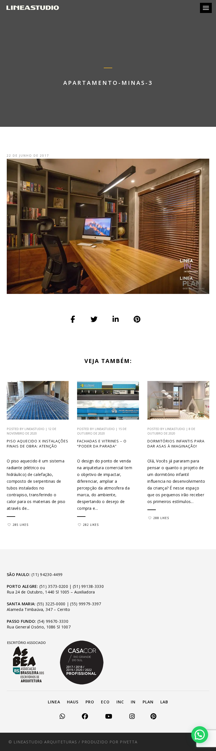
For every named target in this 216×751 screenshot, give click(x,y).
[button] (199, 734)
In (133, 702)
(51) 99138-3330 (88, 586)
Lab (164, 702)
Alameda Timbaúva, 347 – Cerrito (38, 609)
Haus (72, 702)
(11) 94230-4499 (47, 574)
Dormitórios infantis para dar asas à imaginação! (175, 443)
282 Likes (91, 525)
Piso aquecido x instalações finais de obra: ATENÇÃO (37, 443)
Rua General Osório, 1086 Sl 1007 (39, 627)
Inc (120, 702)
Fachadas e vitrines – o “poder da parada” (102, 443)
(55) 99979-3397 (85, 603)
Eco (105, 702)
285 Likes (20, 525)
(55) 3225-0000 (51, 603)
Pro (90, 702)
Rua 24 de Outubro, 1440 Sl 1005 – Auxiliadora (51, 592)
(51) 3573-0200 (53, 586)
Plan (148, 702)
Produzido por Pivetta (110, 742)
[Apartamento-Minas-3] (73, 319)
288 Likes (161, 518)
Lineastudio (34, 429)
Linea (54, 702)
